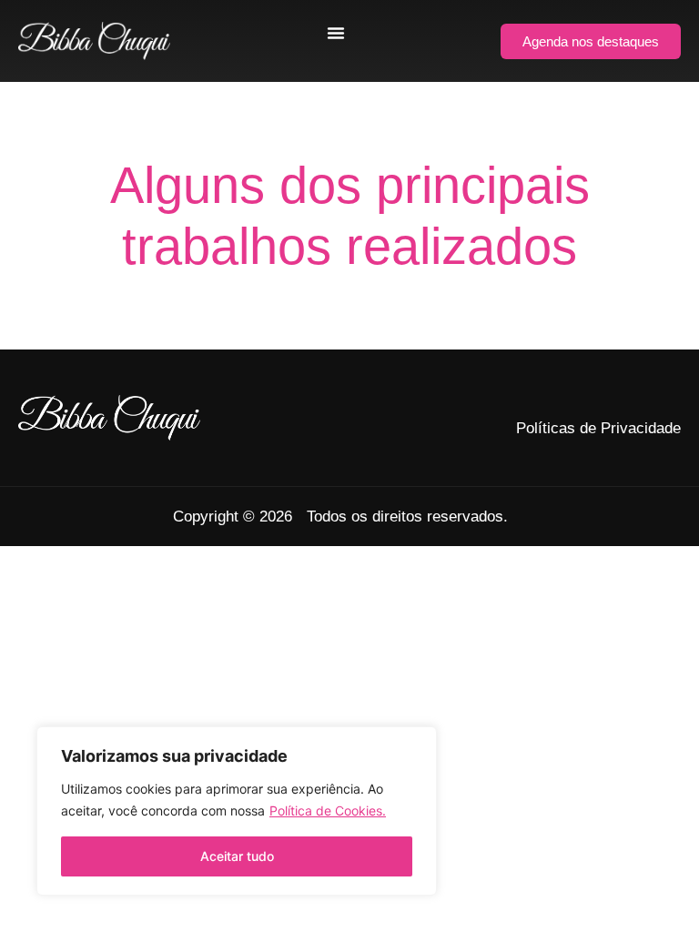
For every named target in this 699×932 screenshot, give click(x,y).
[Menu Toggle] (336, 33)
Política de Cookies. (327, 810)
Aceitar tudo (237, 856)
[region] (236, 811)
